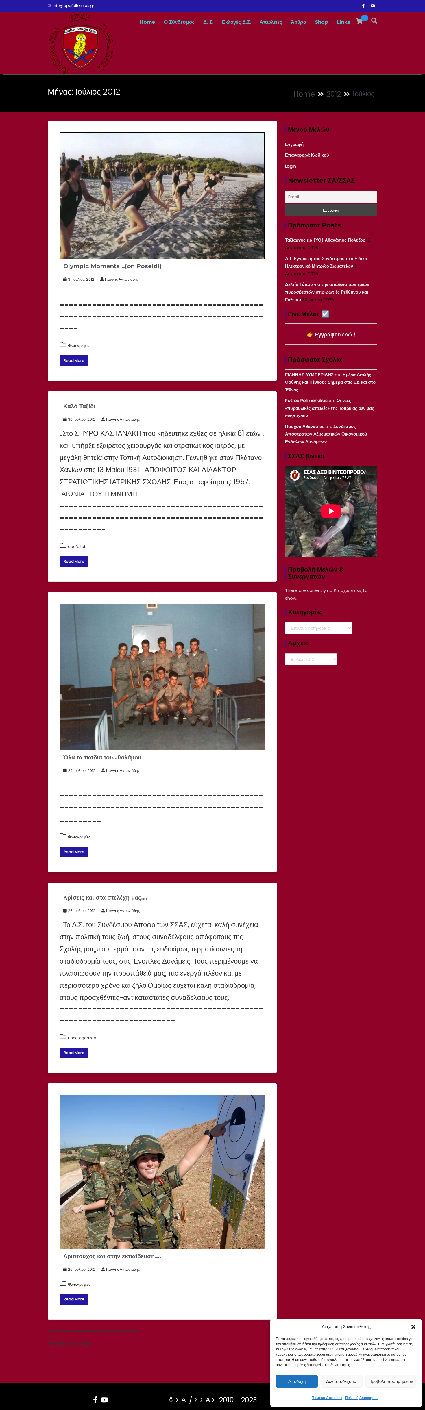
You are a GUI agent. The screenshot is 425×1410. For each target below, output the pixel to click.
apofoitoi (76, 546)
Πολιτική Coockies (327, 1397)
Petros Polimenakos (306, 400)
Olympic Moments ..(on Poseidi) (112, 266)
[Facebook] (363, 6)
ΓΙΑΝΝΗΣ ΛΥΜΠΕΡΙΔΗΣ (309, 375)
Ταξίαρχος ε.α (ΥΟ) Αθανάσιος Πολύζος (325, 240)
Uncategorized (82, 1038)
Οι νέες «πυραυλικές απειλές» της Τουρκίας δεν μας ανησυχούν (329, 408)
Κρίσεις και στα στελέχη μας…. (105, 897)
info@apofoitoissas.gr (73, 5)
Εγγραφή (294, 144)
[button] (413, 1327)
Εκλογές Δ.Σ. (236, 22)
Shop (321, 22)
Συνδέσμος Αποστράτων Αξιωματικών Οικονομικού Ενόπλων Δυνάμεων (326, 434)
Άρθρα (298, 22)
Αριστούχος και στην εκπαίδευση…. (112, 1256)
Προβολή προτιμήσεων (391, 1381)
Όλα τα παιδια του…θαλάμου (102, 757)
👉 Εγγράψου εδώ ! (331, 334)
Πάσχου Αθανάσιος (304, 426)
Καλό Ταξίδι (79, 406)
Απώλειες (271, 22)
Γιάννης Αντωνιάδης (121, 279)
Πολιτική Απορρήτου (361, 1397)
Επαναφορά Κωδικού (307, 155)
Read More (74, 360)
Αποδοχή (297, 1381)
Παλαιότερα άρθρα (69, 1342)
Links (343, 22)
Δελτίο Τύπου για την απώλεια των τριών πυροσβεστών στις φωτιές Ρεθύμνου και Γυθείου (327, 292)
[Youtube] (372, 6)
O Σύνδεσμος (179, 22)
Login (290, 166)
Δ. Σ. (208, 22)
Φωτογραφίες (79, 346)
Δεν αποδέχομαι (341, 1381)
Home (147, 22)
